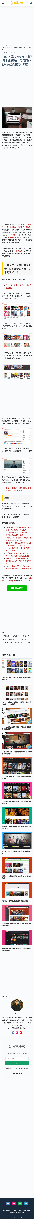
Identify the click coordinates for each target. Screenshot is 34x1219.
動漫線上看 (25, 636)
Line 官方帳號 (25, 581)
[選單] (3, 3)
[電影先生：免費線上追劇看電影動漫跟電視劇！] (17, 890)
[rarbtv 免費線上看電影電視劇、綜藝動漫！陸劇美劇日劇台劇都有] (17, 716)
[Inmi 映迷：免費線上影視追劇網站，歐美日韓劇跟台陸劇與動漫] (17, 937)
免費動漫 (6, 636)
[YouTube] (21, 1032)
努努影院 (13, 227)
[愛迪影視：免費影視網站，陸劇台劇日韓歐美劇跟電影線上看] (17, 815)
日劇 (4, 639)
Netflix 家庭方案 (13, 237)
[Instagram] (17, 1032)
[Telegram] (26, 1203)
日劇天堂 (19, 251)
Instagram (12, 581)
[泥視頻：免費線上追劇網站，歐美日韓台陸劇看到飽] (17, 840)
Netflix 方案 (12, 235)
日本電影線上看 (7, 642)
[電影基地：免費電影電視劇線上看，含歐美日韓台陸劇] (17, 865)
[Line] (20, 1203)
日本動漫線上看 (23, 639)
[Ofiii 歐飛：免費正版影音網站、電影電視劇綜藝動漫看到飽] (17, 790)
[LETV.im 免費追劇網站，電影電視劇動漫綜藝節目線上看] (17, 765)
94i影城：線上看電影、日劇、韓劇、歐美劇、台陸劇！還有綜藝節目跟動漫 (19, 561)
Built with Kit (17, 1073)
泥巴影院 (21, 227)
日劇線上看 (12, 639)
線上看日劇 (18, 642)
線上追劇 (27, 642)
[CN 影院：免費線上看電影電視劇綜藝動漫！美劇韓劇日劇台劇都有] (17, 740)
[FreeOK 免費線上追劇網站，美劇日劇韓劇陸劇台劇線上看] (17, 666)
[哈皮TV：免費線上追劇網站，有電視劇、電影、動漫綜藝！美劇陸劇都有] (17, 691)
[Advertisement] (17, 23)
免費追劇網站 (15, 636)
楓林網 (28, 227)
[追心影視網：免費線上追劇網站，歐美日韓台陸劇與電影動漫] (17, 912)
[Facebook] (13, 1032)
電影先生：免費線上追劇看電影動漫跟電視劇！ (16, 901)
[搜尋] (31, 3)
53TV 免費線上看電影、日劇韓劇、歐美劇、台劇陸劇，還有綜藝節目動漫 (18, 568)
